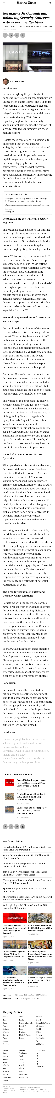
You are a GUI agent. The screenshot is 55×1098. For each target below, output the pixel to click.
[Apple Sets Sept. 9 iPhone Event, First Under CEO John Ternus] (40, 970)
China (5, 27)
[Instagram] (38, 1056)
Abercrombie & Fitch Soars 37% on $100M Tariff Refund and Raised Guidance (27, 898)
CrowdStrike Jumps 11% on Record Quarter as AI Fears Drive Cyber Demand (31, 783)
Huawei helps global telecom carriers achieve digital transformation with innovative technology (24, 742)
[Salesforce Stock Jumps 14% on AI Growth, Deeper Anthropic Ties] (9, 809)
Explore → (9, 209)
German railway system (32, 412)
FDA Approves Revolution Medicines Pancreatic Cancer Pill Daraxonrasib (13, 981)
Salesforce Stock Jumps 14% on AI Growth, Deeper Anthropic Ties (32, 810)
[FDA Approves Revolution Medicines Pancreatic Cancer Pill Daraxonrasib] (15, 970)
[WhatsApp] (22, 35)
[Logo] (26, 2)
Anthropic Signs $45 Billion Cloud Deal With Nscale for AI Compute (25, 906)
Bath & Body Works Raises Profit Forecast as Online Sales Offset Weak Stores (40, 955)
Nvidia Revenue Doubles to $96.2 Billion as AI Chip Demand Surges (31, 796)
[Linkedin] (38, 1058)
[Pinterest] (16, 35)
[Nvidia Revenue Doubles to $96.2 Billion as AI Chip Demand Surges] (9, 796)
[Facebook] (5, 35)
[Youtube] (38, 1064)
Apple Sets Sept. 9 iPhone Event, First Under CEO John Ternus (40, 980)
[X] (11, 35)
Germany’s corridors (35, 147)
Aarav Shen (18, 81)
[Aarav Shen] (6, 81)
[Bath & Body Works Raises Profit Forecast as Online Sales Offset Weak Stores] (40, 944)
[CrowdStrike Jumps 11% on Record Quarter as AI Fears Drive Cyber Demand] (9, 782)
